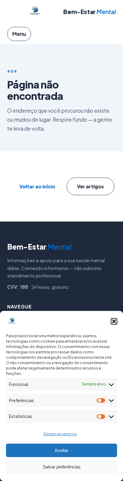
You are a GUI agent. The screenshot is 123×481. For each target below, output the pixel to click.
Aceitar (61, 450)
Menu (19, 33)
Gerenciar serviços (60, 434)
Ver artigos (90, 186)
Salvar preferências (62, 466)
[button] (114, 321)
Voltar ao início (37, 186)
